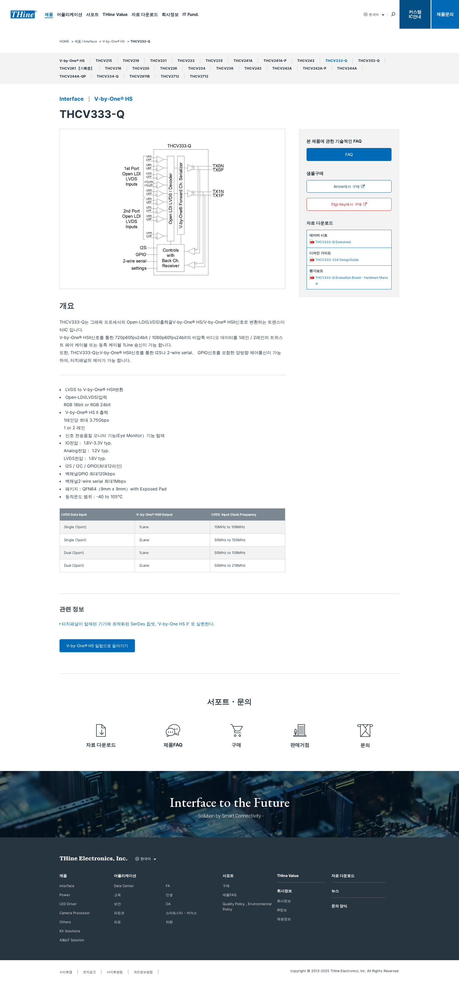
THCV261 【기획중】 (77, 68)
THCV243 (305, 60)
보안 (117, 904)
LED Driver (68, 904)
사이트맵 (66, 972)
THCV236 (224, 68)
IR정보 (282, 910)
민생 (169, 895)
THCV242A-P (314, 68)
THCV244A (347, 68)
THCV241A (243, 60)
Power (65, 895)
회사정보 (170, 14)
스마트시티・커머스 (181, 913)
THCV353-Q (369, 60)
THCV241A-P (275, 60)
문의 (365, 745)
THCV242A (282, 68)
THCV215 (104, 60)
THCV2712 (170, 76)
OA (168, 904)
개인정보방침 (143, 972)
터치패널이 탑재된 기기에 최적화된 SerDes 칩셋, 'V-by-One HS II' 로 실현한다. (138, 623)
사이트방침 (115, 972)
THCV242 (252, 68)
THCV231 (158, 60)
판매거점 (299, 745)
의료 (117, 922)
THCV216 (113, 68)
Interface (72, 99)
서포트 (92, 14)
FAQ (349, 154)
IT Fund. (190, 14)
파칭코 (119, 913)
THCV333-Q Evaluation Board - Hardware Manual (351, 280)
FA (168, 886)
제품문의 (445, 14)
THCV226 (168, 68)
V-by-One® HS (72, 60)
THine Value (115, 14)
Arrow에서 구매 (347, 186)
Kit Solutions (70, 931)
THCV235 (214, 60)
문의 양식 (339, 906)
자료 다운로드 (144, 14)
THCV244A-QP (73, 76)
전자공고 (89, 972)
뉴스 (335, 890)
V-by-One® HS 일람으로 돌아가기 (97, 645)
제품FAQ (173, 745)
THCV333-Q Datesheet (333, 242)
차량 (169, 922)
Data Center (124, 886)
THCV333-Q (336, 60)
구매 (236, 745)
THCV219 (131, 60)
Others (65, 922)
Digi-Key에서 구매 (346, 204)
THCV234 (196, 68)
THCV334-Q (107, 76)
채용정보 (284, 919)
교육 (117, 895)
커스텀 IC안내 (415, 14)
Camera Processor (75, 913)
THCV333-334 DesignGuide (337, 260)
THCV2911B (139, 76)
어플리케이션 (69, 14)
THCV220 (140, 68)
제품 (49, 14)
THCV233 (186, 60)
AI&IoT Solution (72, 940)
